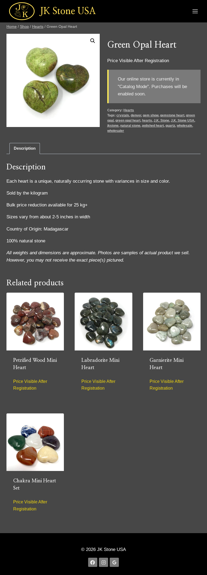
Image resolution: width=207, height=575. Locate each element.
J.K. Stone (161, 120)
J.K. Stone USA (182, 120)
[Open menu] (195, 11)
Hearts (128, 110)
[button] (93, 41)
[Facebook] (92, 562)
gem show (150, 115)
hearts (147, 120)
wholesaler (115, 131)
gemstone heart (172, 115)
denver (136, 115)
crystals (122, 115)
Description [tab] (25, 148)
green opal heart (127, 120)
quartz (170, 126)
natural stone (130, 126)
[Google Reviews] (114, 562)
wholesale (184, 126)
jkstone (113, 126)
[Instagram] (103, 562)
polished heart (153, 126)
